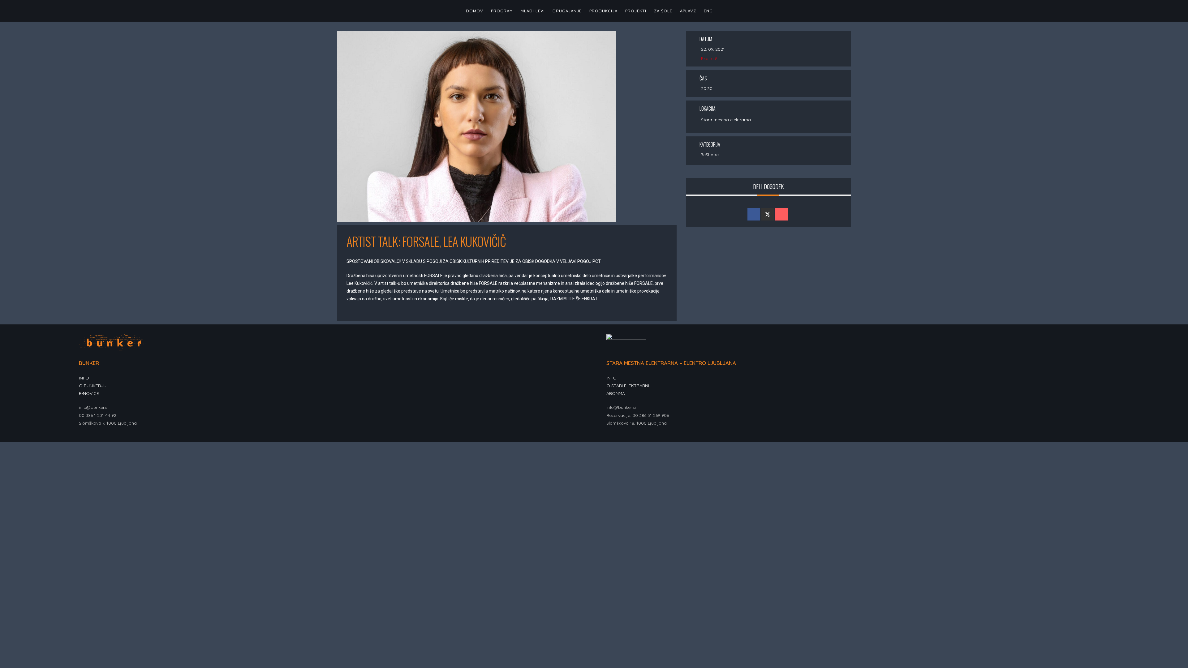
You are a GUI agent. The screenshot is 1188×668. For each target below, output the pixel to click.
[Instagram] (90, 437)
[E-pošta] (781, 214)
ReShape (709, 154)
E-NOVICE (89, 393)
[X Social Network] (767, 214)
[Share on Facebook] (753, 214)
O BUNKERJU (92, 385)
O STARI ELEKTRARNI (627, 385)
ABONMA (615, 393)
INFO (84, 378)
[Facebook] (82, 437)
